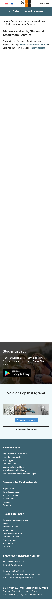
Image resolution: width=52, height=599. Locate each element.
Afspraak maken (10, 526)
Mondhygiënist (9, 460)
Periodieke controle (12, 457)
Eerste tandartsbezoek (13, 533)
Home (5, 21)
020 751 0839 (18, 571)
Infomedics (8, 543)
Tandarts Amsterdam (20, 21)
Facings (6, 502)
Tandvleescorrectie (11, 492)
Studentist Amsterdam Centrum (33, 44)
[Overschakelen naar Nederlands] (6, 4)
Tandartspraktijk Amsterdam (16, 520)
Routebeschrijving (11, 537)
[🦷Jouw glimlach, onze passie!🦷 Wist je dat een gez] (8, 409)
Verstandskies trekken (13, 467)
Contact (6, 547)
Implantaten (8, 488)
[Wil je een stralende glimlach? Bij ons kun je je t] (32, 409)
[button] (42, 3)
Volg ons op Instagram (26, 429)
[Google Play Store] (18, 373)
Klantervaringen (10, 540)
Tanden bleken (9, 498)
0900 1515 (36, 574)
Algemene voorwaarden (31, 594)
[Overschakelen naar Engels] (11, 4)
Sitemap (6, 591)
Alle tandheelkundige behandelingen (19, 473)
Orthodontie (8, 505)
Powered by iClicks (39, 588)
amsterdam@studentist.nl (22, 577)
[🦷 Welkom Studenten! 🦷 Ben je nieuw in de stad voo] (20, 409)
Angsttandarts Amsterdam (15, 453)
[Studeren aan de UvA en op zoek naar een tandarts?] (43, 409)
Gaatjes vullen (9, 463)
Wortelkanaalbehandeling (14, 470)
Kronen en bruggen (11, 495)
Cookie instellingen (21, 591)
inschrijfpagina (38, 48)
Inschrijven (8, 530)
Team (5, 523)
